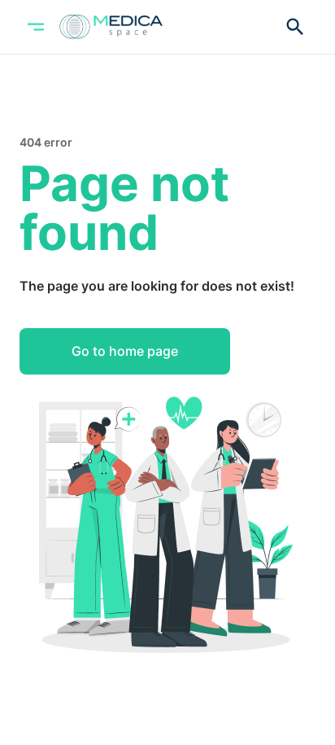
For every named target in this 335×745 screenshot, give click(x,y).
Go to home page (125, 351)
